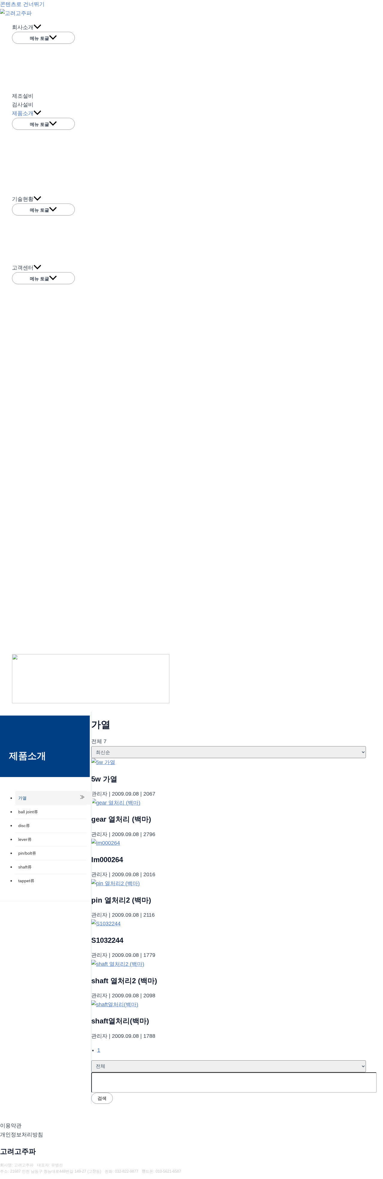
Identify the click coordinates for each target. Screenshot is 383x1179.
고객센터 (23, 268)
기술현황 (23, 199)
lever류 (25, 839)
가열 (22, 798)
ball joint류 (28, 811)
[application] (37, 27)
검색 (102, 1098)
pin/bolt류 (27, 853)
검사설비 (23, 105)
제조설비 (23, 96)
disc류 (24, 825)
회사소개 (23, 27)
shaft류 (25, 867)
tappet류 (26, 880)
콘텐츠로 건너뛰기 (22, 4)
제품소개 (23, 113)
